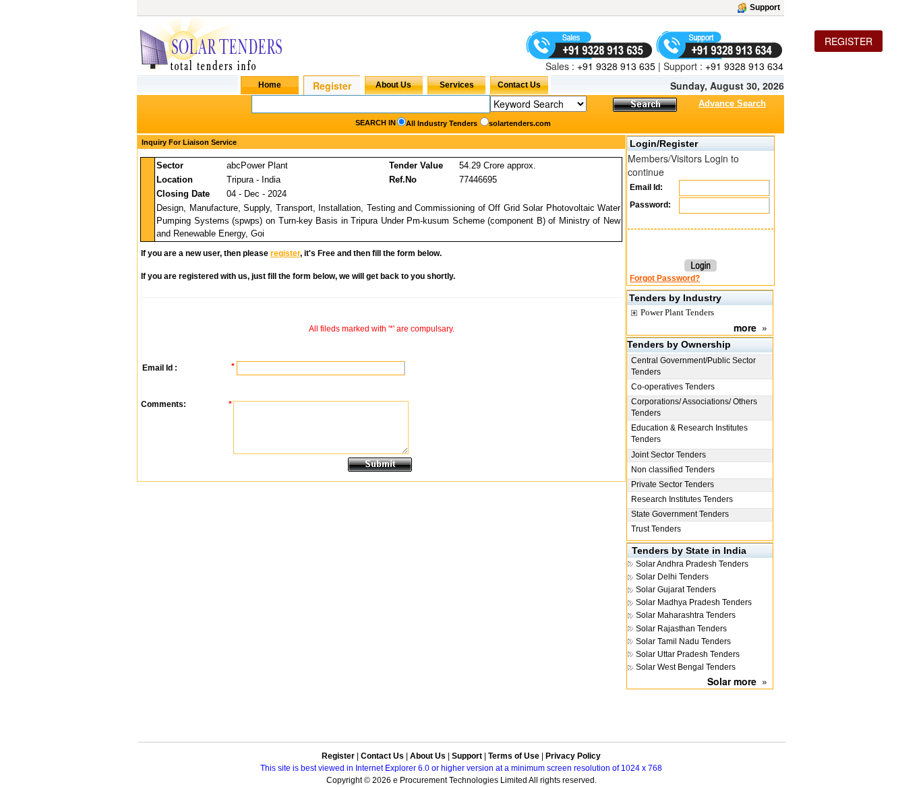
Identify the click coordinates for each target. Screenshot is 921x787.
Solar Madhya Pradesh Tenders (694, 602)
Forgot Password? (665, 278)
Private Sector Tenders (672, 484)
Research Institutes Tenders (682, 499)
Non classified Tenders (673, 469)
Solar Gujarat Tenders (676, 589)
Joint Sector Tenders (668, 455)
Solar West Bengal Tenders (686, 667)
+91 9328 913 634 (744, 66)
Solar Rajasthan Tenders (681, 628)
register (285, 253)
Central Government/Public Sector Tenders (693, 366)
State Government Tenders (680, 514)
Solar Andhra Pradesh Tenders (692, 564)
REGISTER (848, 41)
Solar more (731, 681)
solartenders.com (520, 123)
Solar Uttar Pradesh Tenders (688, 654)
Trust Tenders (656, 529)
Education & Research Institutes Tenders (689, 433)
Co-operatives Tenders (673, 386)
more (745, 327)
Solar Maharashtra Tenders (686, 615)
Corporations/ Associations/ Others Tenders (694, 407)
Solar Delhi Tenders (672, 576)
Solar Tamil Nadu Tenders (683, 641)
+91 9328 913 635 (614, 66)
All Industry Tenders (441, 123)
